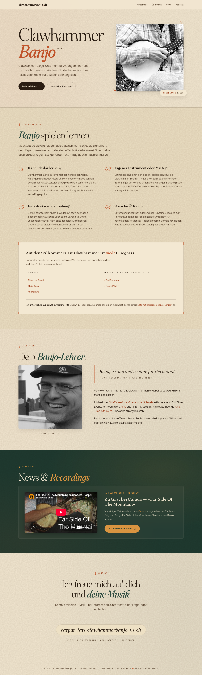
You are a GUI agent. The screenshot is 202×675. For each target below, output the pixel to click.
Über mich (157, 4)
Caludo (142, 511)
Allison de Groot (36, 280)
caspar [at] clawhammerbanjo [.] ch (101, 630)
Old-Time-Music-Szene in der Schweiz (131, 402)
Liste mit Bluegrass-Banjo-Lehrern (155, 304)
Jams (123, 406)
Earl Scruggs (112, 280)
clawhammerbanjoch (32, 4)
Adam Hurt (33, 291)
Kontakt (180, 4)
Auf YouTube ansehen (120, 528)
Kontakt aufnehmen (61, 86)
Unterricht (142, 4)
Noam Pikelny (112, 285)
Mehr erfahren (29, 86)
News (169, 4)
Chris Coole (33, 285)
